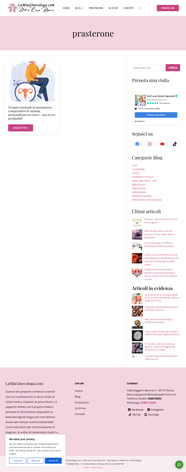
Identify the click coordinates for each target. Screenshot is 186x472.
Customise (18, 460)
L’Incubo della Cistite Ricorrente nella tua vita (161, 358)
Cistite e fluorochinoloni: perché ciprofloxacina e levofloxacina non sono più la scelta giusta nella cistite (161, 259)
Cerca (173, 67)
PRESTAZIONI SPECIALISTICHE (147, 199)
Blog (77, 396)
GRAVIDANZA (138, 192)
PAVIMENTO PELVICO (142, 176)
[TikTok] (175, 144)
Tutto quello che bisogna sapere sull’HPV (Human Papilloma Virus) (162, 333)
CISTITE (135, 173)
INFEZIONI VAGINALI (142, 196)
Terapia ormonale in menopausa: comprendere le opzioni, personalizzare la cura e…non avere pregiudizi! (31, 112)
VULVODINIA (138, 169)
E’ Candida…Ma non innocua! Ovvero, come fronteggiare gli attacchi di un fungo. (160, 346)
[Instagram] (149, 144)
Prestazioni (82, 402)
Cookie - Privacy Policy (93, 467)
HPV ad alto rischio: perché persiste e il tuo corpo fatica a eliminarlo (159, 234)
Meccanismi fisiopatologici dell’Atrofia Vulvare (158, 321)
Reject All (35, 460)
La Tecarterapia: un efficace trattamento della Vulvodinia (159, 244)
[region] (35, 451)
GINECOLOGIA (139, 188)
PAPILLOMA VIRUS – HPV (144, 180)
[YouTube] (162, 144)
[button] (82, 8)
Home (79, 391)
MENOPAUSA (138, 184)
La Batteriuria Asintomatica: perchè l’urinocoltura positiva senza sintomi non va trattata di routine (160, 274)
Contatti (80, 414)
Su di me (80, 408)
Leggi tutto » (23, 127)
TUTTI (135, 165)
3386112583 (148, 402)
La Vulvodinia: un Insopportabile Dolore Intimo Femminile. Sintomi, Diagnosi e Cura (162, 297)
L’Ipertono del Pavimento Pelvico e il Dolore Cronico (161, 308)
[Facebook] (137, 144)
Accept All (53, 460)
